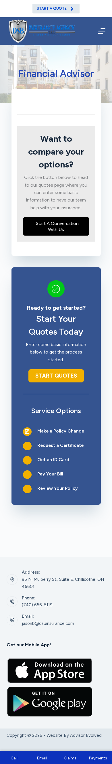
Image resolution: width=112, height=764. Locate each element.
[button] (56, 226)
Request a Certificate (60, 445)
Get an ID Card (53, 459)
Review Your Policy (57, 488)
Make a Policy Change (60, 431)
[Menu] (101, 31)
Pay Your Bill (50, 474)
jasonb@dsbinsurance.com (48, 623)
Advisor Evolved (86, 735)
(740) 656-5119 (37, 604)
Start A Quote (52, 8)
